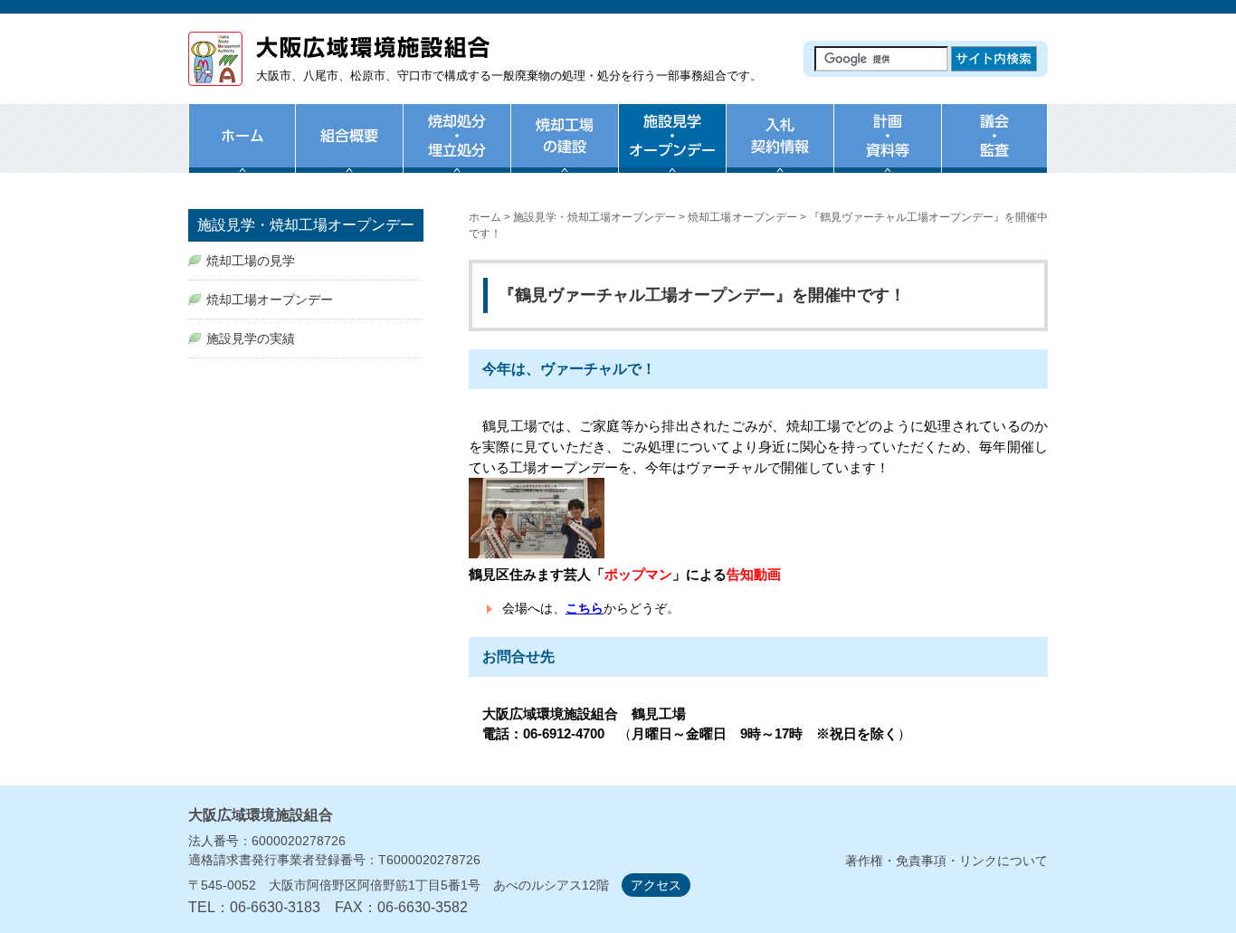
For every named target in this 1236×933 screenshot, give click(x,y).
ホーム (241, 149)
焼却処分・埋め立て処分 (456, 149)
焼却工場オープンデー (742, 217)
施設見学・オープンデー (672, 149)
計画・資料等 (887, 149)
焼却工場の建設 (564, 149)
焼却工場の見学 (250, 260)
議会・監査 (994, 149)
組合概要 (349, 149)
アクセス (656, 885)
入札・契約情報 (779, 149)
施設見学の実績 (250, 338)
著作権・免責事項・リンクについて (946, 860)
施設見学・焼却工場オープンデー (594, 217)
